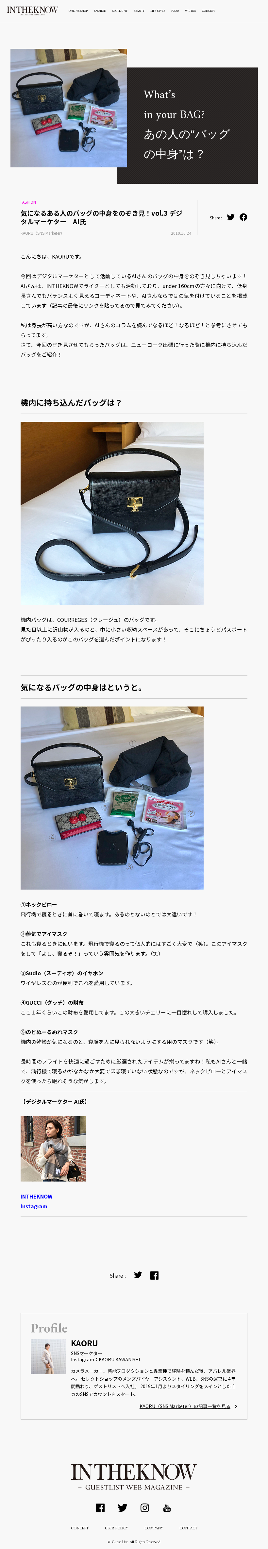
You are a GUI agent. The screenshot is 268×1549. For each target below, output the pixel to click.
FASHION (100, 11)
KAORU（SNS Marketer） (42, 233)
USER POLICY (116, 1528)
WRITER (190, 11)
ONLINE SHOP (78, 11)
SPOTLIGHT (119, 11)
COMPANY (153, 1528)
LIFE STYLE (157, 11)
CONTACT (188, 1528)
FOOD (175, 11)
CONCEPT (208, 11)
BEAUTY (139, 11)
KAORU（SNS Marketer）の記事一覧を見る (185, 1406)
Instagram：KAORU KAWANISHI (105, 1359)
